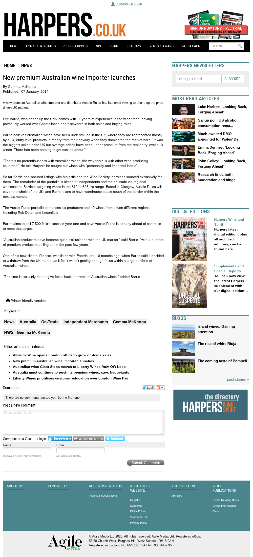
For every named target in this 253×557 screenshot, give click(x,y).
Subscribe (232, 79)
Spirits (115, 46)
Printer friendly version (28, 301)
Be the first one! (69, 397)
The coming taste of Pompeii (222, 361)
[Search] (240, 46)
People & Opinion (75, 46)
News (14, 46)
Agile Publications (224, 488)
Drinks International (224, 505)
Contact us (58, 486)
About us (15, 486)
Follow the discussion (160, 387)
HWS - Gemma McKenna (27, 332)
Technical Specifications (103, 495)
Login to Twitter (115, 438)
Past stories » (238, 379)
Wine (99, 46)
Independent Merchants (85, 322)
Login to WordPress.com (88, 438)
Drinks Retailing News (225, 500)
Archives (176, 495)
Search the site (139, 517)
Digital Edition (138, 511)
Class (215, 511)
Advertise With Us (105, 486)
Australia (28, 322)
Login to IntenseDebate (60, 438)
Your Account (184, 486)
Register (135, 500)
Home (9, 65)
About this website (140, 488)
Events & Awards (161, 46)
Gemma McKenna (129, 322)
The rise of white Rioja (217, 343)
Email (60, 445)
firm (53, 119)
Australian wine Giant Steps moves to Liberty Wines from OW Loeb (69, 367)
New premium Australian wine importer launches (53, 361)
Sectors (134, 46)
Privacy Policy (138, 522)
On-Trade (50, 322)
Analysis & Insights (40, 46)
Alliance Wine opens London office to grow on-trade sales (62, 355)
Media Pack (191, 46)
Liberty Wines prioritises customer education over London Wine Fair (70, 378)
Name (7, 445)
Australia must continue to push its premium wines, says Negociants (71, 372)
